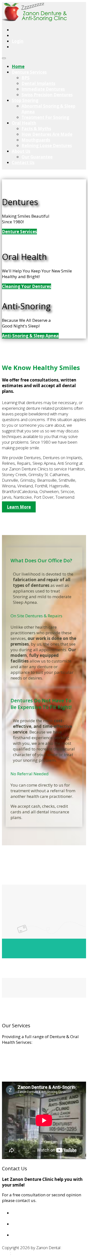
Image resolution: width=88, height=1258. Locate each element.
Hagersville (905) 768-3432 (41, 1224)
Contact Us (23, 162)
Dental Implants (38, 83)
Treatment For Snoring (45, 117)
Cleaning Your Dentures (26, 286)
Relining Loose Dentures (47, 145)
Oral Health (24, 123)
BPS (26, 78)
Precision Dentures (20, 1057)
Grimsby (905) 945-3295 (37, 1213)
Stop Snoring (25, 100)
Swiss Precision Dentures (47, 95)
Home (18, 66)
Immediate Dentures (43, 89)
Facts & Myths (36, 128)
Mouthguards (36, 140)
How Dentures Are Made (47, 134)
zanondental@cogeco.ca (39, 1235)
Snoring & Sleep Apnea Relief (30, 1079)
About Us (21, 151)
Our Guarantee (37, 157)
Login (17, 41)
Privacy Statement (31, 1253)
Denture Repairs (18, 1068)
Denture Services (29, 72)
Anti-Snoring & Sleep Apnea (30, 336)
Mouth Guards (16, 1073)
